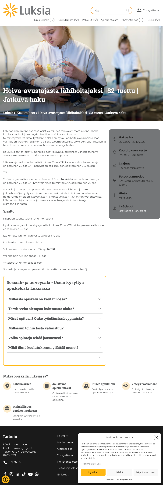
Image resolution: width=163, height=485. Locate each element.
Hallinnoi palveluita (91, 464)
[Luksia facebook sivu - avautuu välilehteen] (5, 472)
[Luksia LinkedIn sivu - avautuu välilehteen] (17, 472)
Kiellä (119, 472)
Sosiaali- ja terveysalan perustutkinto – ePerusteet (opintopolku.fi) (45, 269)
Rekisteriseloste (67, 461)
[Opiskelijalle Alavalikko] (52, 20)
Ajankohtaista (109, 19)
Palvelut (87, 19)
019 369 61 (15, 462)
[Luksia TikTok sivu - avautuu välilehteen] (24, 472)
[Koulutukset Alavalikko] (76, 20)
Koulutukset (66, 19)
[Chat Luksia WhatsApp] (37, 472)
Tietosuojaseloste (123, 479)
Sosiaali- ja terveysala (28, 282)
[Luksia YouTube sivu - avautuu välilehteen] (30, 472)
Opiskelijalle (41, 19)
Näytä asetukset (145, 472)
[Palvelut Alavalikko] (95, 20)
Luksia (150, 19)
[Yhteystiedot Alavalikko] (141, 20)
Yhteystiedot (151, 10)
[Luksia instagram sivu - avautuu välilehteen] (11, 472)
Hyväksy (93, 472)
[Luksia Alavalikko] (157, 20)
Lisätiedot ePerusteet (132, 210)
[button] (156, 437)
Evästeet (110, 479)
